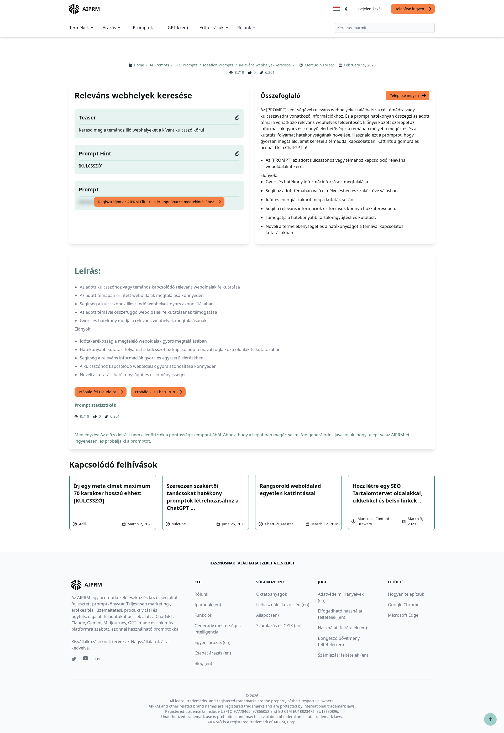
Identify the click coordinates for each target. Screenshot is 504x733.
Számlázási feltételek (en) (343, 655)
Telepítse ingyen (409, 8)
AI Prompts (160, 64)
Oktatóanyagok (271, 594)
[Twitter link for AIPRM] (74, 659)
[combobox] (385, 28)
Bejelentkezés (370, 8)
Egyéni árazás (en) (212, 642)
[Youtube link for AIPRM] (86, 659)
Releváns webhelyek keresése (265, 64)
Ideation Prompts (218, 64)
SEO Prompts (186, 64)
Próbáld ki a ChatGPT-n (155, 391)
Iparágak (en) (208, 605)
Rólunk (244, 27)
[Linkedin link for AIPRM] (99, 659)
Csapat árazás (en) (213, 653)
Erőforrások (212, 27)
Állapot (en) (267, 615)
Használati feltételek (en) (342, 628)
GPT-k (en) (178, 27)
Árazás (109, 27)
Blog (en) (203, 663)
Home (139, 64)
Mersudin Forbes (320, 64)
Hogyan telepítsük (406, 594)
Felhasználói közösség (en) (282, 605)
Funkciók (203, 615)
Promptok (143, 27)
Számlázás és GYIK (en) (279, 626)
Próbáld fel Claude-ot (97, 391)
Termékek (79, 27)
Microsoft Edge (403, 615)
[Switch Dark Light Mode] (347, 9)
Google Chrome (403, 605)
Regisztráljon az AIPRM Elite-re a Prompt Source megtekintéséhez (156, 201)
